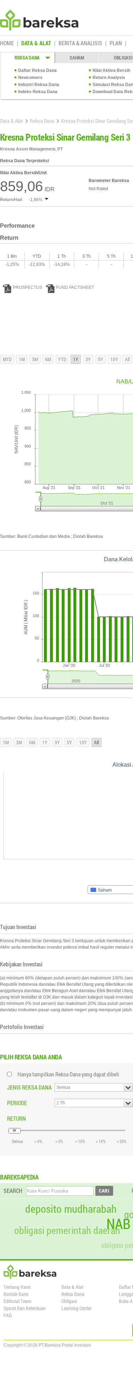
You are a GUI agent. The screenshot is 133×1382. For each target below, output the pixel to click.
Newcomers (30, 77)
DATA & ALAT (36, 43)
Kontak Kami (16, 1294)
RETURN (16, 1118)
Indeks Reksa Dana (37, 91)
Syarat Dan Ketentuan (25, 1308)
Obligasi (69, 1301)
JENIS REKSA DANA (29, 1087)
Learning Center (76, 1308)
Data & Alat (11, 121)
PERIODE (17, 1103)
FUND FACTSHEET (75, 287)
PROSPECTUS (27, 287)
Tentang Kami (17, 1287)
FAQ (8, 1315)
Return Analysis (109, 77)
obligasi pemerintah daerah (67, 1230)
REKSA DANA (27, 57)
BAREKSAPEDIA (19, 1177)
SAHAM (77, 57)
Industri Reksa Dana (38, 84)
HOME (7, 43)
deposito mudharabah (71, 1209)
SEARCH (13, 1190)
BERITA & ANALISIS (80, 43)
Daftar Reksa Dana (37, 70)
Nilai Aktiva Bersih (111, 70)
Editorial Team (17, 1301)
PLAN (116, 43)
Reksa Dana (42, 121)
